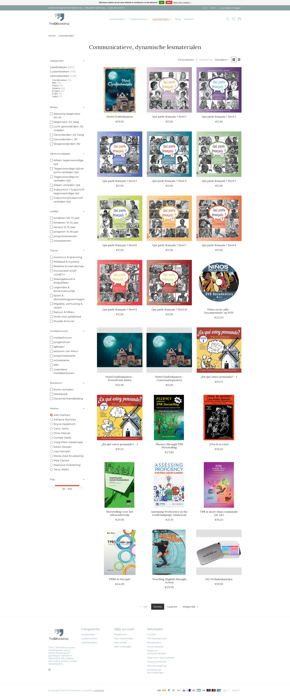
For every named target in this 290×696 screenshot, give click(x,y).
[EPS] (194, 690)
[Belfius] (179, 690)
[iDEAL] (164, 690)
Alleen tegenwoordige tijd (69, 162)
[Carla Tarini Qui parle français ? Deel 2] (219, 90)
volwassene (61, 360)
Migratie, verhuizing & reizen (68, 305)
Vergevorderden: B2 (67, 143)
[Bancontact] (174, 690)
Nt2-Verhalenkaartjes (218, 579)
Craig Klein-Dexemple (68, 442)
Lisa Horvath (62, 451)
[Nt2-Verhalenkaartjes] (219, 552)
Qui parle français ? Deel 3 (119, 181)
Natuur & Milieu (64, 312)
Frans (55, 85)
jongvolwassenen (65, 236)
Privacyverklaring (156, 661)
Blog (178, 19)
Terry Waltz (61, 469)
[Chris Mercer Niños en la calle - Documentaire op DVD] (219, 282)
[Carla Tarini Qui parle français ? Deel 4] (169, 154)
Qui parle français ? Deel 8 (219, 245)
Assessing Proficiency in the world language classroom (169, 513)
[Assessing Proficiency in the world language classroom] (169, 485)
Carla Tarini (61, 428)
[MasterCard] (214, 690)
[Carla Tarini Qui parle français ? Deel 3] (119, 154)
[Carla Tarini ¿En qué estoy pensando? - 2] (119, 417)
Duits (55, 93)
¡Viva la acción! (219, 444)
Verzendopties (155, 646)
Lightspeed (99, 690)
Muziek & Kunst (64, 321)
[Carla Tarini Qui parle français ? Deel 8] (219, 218)
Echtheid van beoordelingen (155, 671)
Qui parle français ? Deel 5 (219, 181)
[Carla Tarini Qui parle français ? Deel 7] (169, 218)
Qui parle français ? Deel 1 (169, 116)
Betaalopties (154, 642)
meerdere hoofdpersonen (64, 371)
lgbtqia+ (59, 346)
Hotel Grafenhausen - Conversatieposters (169, 378)
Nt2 (54, 82)
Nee (169, 3)
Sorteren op (206, 59)
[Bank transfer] (159, 690)
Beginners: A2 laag (66, 121)
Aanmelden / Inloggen (231, 8)
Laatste (172, 606)
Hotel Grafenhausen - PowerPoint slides (120, 378)
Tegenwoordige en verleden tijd (66, 178)
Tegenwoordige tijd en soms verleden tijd (69, 170)
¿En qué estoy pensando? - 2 (119, 444)
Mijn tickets (120, 642)
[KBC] (184, 690)
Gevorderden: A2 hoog (69, 134)
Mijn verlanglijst (122, 646)
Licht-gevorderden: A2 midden (69, 128)
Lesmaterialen (59, 75)
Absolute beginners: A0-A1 (67, 115)
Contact (151, 634)
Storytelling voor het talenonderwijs (119, 513)
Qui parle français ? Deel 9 (119, 309)
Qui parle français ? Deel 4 (169, 181)
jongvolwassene (64, 355)
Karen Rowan (63, 446)
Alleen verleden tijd (67, 185)
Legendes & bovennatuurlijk (64, 289)
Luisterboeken (59, 71)
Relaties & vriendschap (69, 266)
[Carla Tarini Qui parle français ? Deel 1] (169, 90)
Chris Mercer (62, 433)
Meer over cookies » (182, 3)
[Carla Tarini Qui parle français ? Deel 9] (119, 282)
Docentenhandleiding (68, 398)
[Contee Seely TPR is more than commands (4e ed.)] (219, 485)
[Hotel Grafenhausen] (119, 90)
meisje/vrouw (63, 337)
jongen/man (62, 342)
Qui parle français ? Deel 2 (219, 116)
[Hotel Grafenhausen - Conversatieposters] (169, 350)
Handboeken (59, 80)
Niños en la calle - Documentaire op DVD (218, 311)
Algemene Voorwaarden (160, 657)
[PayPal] (169, 690)
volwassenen (62, 240)
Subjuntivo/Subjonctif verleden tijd (68, 199)
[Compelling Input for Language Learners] (63, 19)
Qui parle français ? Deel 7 (169, 245)
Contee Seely (62, 437)
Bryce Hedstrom (65, 424)
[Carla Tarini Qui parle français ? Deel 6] (119, 218)
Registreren (120, 634)
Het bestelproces (157, 638)
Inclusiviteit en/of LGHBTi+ (65, 272)
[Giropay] (189, 690)
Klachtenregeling (156, 665)
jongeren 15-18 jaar (66, 231)
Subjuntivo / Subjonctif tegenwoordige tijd (69, 191)
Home (52, 35)
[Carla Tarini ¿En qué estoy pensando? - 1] (219, 350)
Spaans (56, 88)
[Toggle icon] (228, 19)
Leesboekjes (58, 67)
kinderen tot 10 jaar (67, 217)
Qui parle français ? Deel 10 (169, 309)
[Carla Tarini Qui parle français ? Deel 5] (219, 154)
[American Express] (219, 690)
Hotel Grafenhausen (120, 116)
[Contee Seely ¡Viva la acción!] (219, 417)
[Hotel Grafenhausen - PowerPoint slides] (119, 350)
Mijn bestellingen (123, 638)
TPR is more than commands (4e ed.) (219, 513)
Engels (56, 91)
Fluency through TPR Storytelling (169, 445)
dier (56, 364)
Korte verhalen (64, 389)
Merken (189, 19)
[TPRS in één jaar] (119, 552)
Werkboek (61, 394)
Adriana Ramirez (65, 419)
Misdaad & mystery (66, 261)
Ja (162, 3)
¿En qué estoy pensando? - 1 (219, 376)
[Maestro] (209, 690)
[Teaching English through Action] (169, 552)
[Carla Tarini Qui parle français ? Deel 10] (169, 282)
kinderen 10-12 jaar (66, 222)
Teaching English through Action (169, 580)
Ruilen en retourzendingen (156, 652)
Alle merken (62, 415)
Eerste (157, 606)
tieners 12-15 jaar (65, 227)
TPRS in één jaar (119, 579)
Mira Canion (61, 460)
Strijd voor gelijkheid (67, 316)
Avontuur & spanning (68, 257)
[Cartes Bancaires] (199, 690)
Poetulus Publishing (67, 464)
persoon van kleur (66, 351)
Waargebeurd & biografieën (64, 280)
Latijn (55, 96)
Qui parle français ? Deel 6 (119, 245)
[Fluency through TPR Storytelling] (169, 417)
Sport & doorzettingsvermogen (69, 297)
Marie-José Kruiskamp (69, 455)
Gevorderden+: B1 (65, 139)
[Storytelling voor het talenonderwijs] (119, 485)
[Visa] (204, 690)
